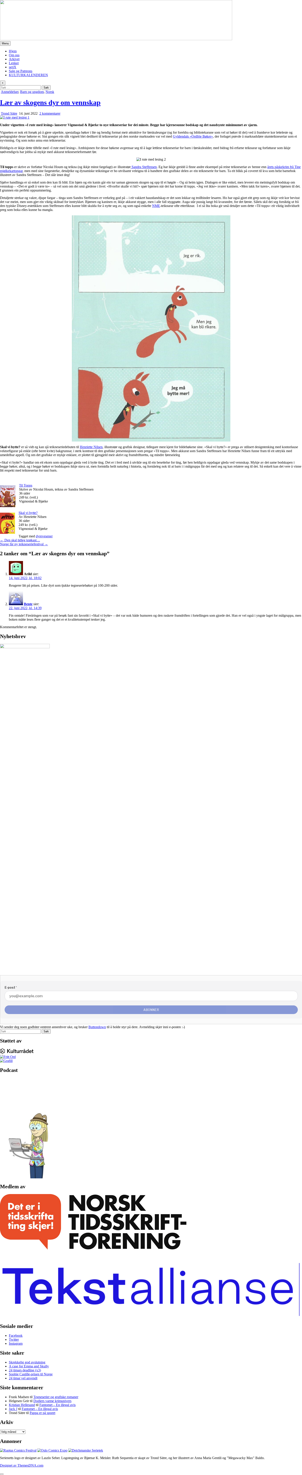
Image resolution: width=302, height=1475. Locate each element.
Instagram (16, 1343)
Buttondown (97, 1027)
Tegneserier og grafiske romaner (55, 1397)
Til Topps (25, 485)
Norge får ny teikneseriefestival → (24, 544)
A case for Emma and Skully (29, 1366)
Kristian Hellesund (22, 1405)
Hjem (13, 51)
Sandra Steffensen (144, 167)
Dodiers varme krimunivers (52, 1401)
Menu (5, 43)
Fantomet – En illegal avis (57, 1405)
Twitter (14, 1339)
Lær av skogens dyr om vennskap (50, 102)
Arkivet (14, 59)
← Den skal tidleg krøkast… (20, 540)
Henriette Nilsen (91, 447)
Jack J (13, 1409)
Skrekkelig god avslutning (27, 1362)
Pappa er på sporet (42, 1413)
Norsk (50, 92)
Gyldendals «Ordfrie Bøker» (193, 136)
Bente (28, 604)
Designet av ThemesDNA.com (21, 1465)
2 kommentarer (49, 113)
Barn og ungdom (32, 92)
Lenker (14, 63)
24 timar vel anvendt (23, 1378)
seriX (12, 67)
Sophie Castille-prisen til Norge (31, 1374)
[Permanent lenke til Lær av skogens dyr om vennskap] (14, 117)
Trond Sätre (9, 113)
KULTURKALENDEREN (28, 75)
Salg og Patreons (20, 71)
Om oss (14, 55)
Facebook (16, 1335)
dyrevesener (44, 536)
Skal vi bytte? (28, 513)
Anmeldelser (9, 92)
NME (156, 206)
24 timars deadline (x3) (25, 1370)
